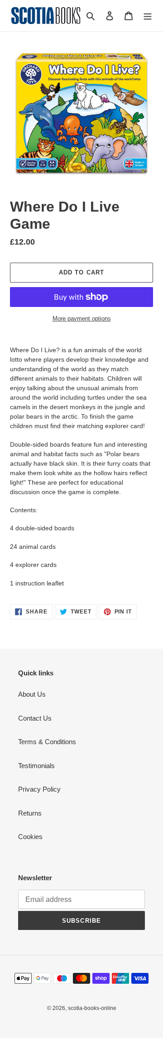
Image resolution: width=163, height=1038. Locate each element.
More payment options (82, 318)
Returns (30, 813)
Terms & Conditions (47, 741)
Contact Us (35, 718)
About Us (32, 694)
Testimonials (36, 765)
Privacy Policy (39, 789)
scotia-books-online (92, 1008)
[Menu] (147, 15)
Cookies (30, 836)
